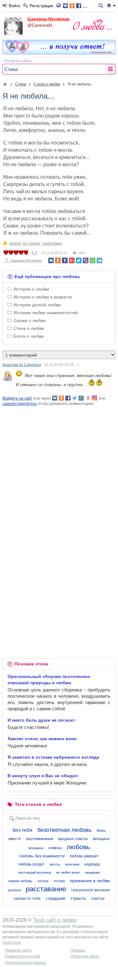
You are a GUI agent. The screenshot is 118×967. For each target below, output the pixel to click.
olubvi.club (12, 942)
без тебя (22, 830)
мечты (55, 864)
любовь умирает (84, 856)
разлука (14, 890)
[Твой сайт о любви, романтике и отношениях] (92, 24)
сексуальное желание (90, 890)
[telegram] (99, 260)
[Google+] (72, 260)
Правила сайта (18, 950)
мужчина (72, 864)
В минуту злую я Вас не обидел (43, 775)
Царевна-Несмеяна (48, 18)
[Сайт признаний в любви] (59, 52)
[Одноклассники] (58, 260)
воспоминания (39, 838)
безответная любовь (64, 830)
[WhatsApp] (92, 260)
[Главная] (5, 84)
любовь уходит (31, 864)
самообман (52, 243)
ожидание (92, 872)
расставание (46, 889)
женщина (101, 839)
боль (101, 830)
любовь (78, 846)
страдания (55, 898)
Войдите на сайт (17, 398)
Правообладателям (22, 956)
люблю (15, 243)
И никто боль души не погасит (41, 720)
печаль (43, 881)
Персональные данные (26, 962)
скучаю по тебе (27, 898)
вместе (14, 839)
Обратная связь (84, 956)
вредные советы (73, 839)
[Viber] (85, 260)
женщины (35, 848)
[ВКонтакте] (51, 260)
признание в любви (90, 880)
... (85, 5)
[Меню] (111, 6)
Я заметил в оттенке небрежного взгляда (53, 757)
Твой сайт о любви (54, 920)
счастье (98, 898)
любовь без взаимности (42, 856)
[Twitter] (78, 260)
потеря (59, 881)
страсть (78, 898)
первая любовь (20, 881)
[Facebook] (65, 260)
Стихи (11, 69)
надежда (92, 864)
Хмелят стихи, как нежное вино (42, 738)
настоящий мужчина (34, 872)
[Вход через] (59, 6)
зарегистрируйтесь (20, 404)
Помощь (77, 950)
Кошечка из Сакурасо (22, 365)
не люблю (31, 243)
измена (55, 848)
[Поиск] (101, 6)
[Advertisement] (59, 465)
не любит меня (68, 872)
